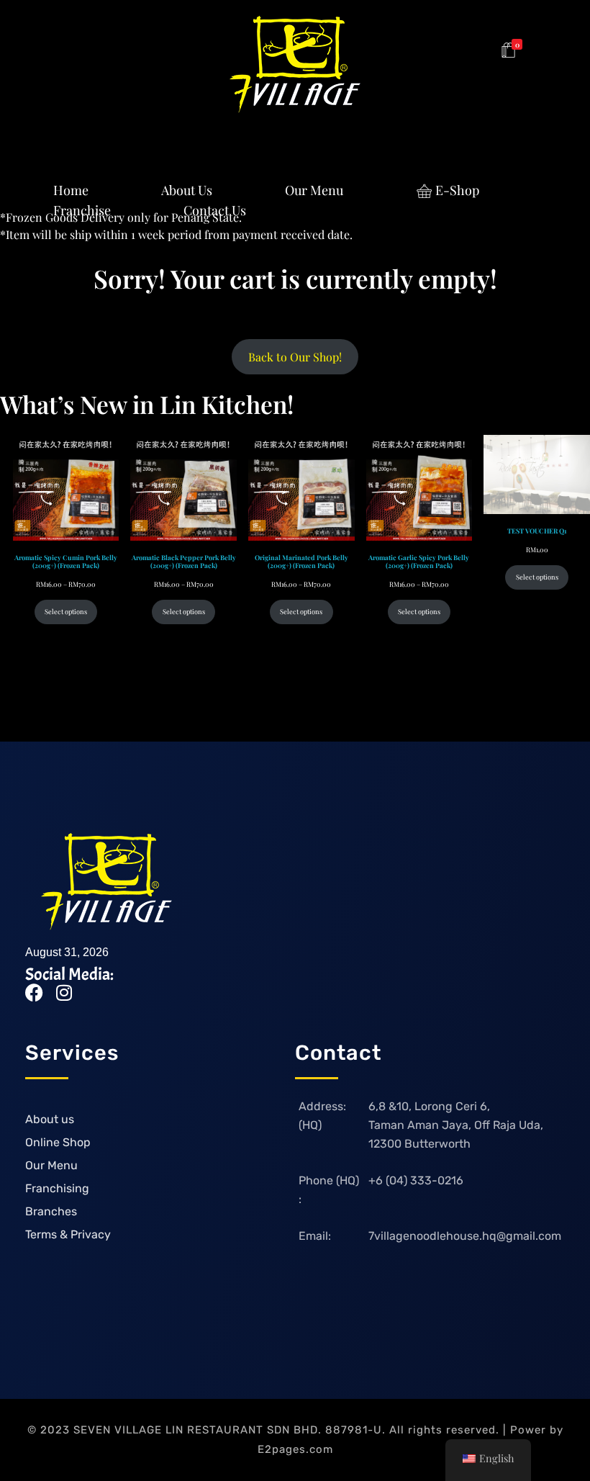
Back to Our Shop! (295, 356)
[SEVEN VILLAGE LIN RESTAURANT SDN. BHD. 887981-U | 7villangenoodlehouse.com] (295, 65)
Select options (66, 611)
